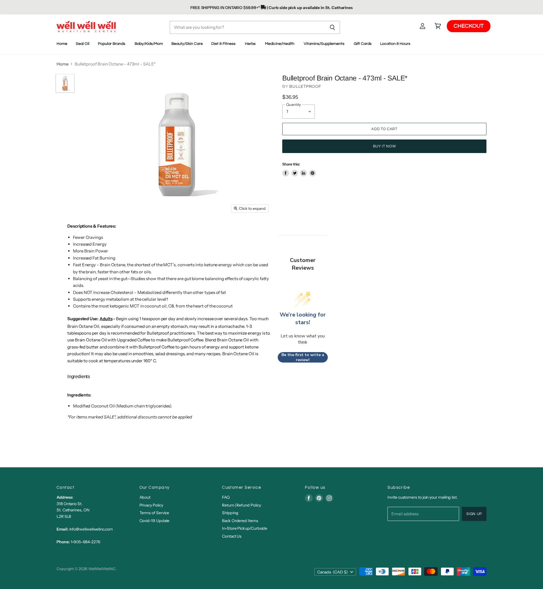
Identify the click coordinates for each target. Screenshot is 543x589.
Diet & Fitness (223, 44)
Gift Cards (363, 44)
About (145, 497)
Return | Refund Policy (241, 505)
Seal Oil (82, 44)
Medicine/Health (280, 44)
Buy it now (384, 146)
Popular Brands (112, 44)
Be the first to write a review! (302, 357)
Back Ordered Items (240, 520)
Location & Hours (395, 44)
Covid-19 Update (154, 520)
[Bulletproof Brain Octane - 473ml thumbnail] (65, 83)
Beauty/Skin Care (187, 44)
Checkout (469, 26)
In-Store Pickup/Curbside (244, 528)
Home (62, 44)
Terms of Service (154, 512)
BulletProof (305, 86)
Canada (332, 572)
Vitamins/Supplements (324, 44)
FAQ (226, 497)
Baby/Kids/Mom (149, 44)
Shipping (230, 512)
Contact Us (232, 536)
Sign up (474, 514)
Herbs (251, 44)
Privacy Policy (151, 505)
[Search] (332, 27)
